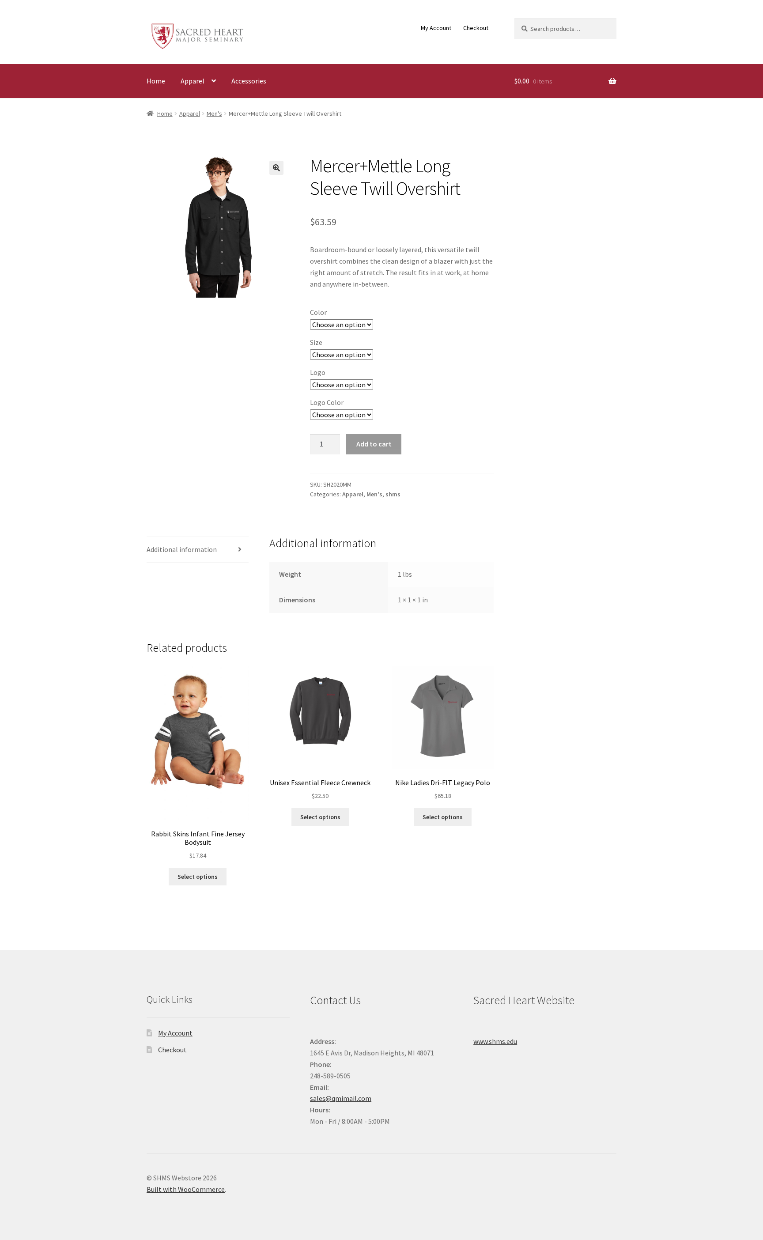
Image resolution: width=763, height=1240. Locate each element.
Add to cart (374, 443)
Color (318, 312)
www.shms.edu (495, 1041)
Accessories (248, 80)
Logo (317, 372)
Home (156, 80)
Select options (198, 877)
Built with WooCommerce (186, 1189)
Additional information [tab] (182, 549)
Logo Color (327, 402)
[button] (276, 168)
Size (316, 342)
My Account (436, 28)
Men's (214, 113)
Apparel (192, 80)
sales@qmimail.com (340, 1098)
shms (392, 494)
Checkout (475, 28)
